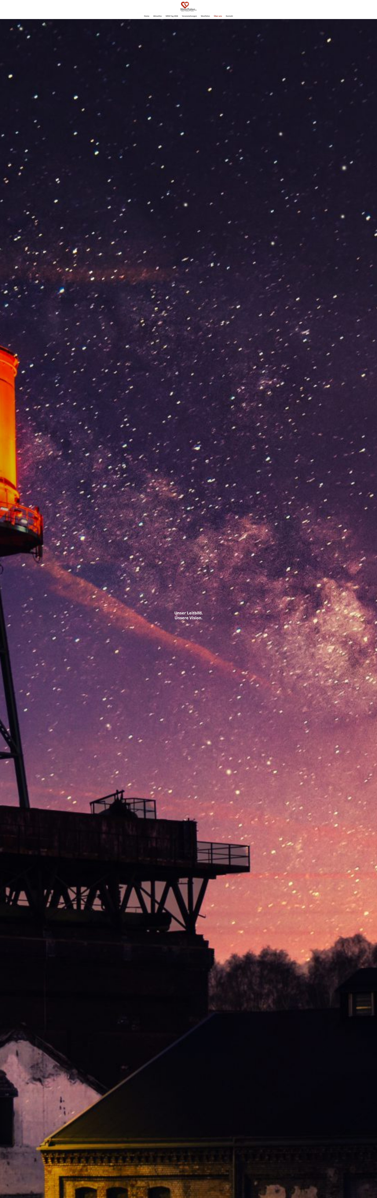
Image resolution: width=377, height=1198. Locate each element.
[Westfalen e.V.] (188, 6)
